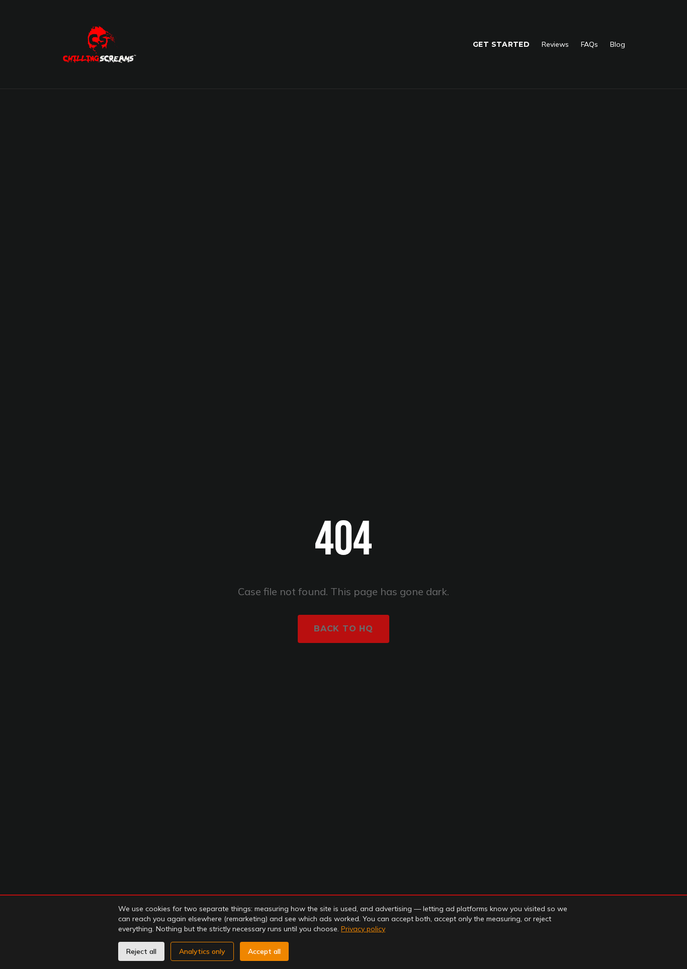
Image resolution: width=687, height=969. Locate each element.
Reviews (555, 44)
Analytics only (202, 951)
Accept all (264, 951)
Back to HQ (343, 628)
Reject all (141, 951)
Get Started (501, 44)
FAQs (589, 44)
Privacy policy (363, 928)
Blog (617, 44)
